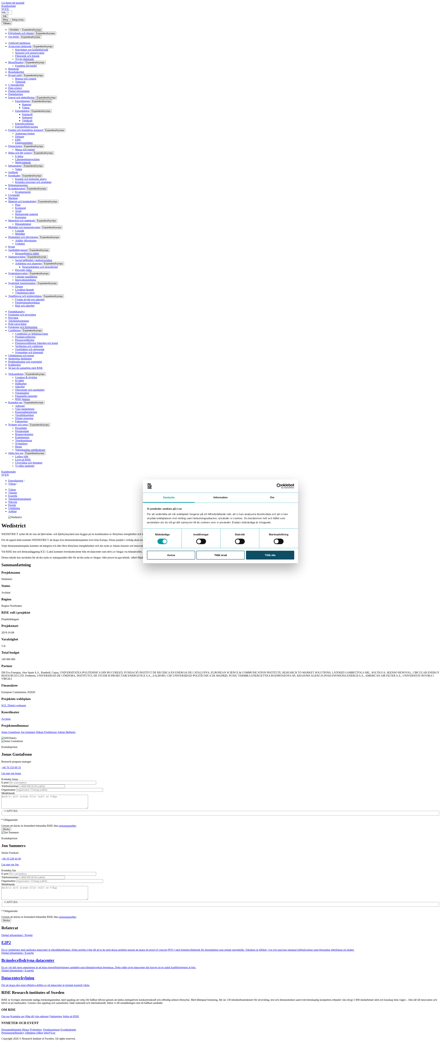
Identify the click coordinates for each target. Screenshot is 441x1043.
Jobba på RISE (71, 1016)
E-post (4, 782)
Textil (18, 211)
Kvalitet (19, 380)
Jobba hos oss (15, 453)
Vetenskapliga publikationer (30, 449)
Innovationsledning (25, 279)
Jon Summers (28, 732)
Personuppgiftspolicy (12, 1032)
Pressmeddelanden (11, 1029)
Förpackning (15, 146)
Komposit (20, 207)
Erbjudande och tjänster (21, 33)
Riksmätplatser (23, 224)
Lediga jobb (21, 456)
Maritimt (13, 198)
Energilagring (22, 101)
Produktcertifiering (25, 336)
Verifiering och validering (29, 346)
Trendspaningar (23, 440)
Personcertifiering (24, 340)
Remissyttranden (24, 434)
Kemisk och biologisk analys (31, 179)
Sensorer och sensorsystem (29, 52)
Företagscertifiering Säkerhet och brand (36, 343)
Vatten (18, 169)
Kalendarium (22, 437)
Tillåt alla (270, 555)
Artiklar (12, 511)
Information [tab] (220, 497)
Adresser (20, 405)
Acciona (6, 718)
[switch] (201, 541)
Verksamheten (16, 373)
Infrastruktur (15, 165)
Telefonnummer (10, 786)
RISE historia (22, 399)
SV (3, 9)
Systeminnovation (18, 273)
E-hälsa (19, 156)
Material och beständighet (22, 201)
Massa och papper (25, 149)
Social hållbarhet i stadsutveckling (33, 260)
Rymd (11, 246)
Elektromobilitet (24, 142)
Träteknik (20, 81)
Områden (14, 29)
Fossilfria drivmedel (26, 65)
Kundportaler (8, 5)
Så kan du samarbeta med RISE (25, 367)
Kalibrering (14, 364)
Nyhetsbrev (21, 443)
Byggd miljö (15, 75)
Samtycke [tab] (169, 497)
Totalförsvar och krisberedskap (25, 296)
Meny (5, 19)
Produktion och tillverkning (23, 237)
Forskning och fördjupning (22, 327)
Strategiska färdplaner (20, 358)
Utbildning (14, 508)
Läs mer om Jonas (11, 773)
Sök (3, 12)
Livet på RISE (23, 459)
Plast (17, 204)
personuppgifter (67, 825)
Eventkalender (68, 1029)
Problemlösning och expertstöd (25, 361)
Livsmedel (14, 195)
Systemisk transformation (22, 283)
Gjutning (20, 243)
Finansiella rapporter (26, 396)
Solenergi (27, 117)
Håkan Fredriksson (46, 732)
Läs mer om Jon (10, 864)
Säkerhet (20, 386)
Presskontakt (22, 431)
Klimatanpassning (18, 185)
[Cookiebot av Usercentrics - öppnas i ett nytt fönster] (279, 486)
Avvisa (171, 555)
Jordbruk (13, 172)
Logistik (19, 230)
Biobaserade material (26, 214)
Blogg (18, 446)
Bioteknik (13, 68)
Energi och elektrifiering (21, 97)
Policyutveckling (17, 324)
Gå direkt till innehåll (12, 2)
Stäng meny (18, 19)
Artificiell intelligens (19, 43)
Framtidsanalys (16, 311)
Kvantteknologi (16, 188)
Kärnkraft (27, 114)
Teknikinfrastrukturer (19, 498)
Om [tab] (272, 497)
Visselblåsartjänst (24, 415)
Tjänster (12, 492)
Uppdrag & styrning (26, 377)
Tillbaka (7, 23)
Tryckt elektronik (24, 59)
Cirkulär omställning (26, 276)
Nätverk (12, 502)
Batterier (26, 104)
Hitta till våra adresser (37, 1016)
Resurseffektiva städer (27, 253)
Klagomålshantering (26, 412)
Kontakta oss (15, 402)
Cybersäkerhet (16, 84)
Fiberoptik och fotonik (27, 55)
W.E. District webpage (13, 705)
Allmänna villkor (34, 1032)
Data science (15, 88)
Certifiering (14, 330)
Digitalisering (15, 94)
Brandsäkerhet (16, 71)
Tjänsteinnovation (25, 292)
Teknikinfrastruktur (18, 320)
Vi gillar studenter (24, 465)
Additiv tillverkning (26, 240)
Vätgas (26, 107)
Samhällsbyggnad (18, 250)
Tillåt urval (220, 555)
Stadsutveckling (16, 256)
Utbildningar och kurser (21, 355)
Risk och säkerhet (24, 305)
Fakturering (21, 421)
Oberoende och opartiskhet (29, 389)
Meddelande (8, 793)
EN (7, 9)
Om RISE (13, 36)
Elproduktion (22, 110)
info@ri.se (49, 1032)
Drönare (19, 136)
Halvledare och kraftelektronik (31, 49)
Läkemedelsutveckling (27, 159)
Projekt (12, 505)
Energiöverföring (24, 123)
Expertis (12, 495)
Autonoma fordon (25, 133)
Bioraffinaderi (15, 62)
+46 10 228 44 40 (11, 858)
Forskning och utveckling (22, 314)
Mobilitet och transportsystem (24, 227)
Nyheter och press (18, 424)
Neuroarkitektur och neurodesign (40, 266)
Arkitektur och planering (28, 263)
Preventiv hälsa (23, 270)
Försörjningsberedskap (27, 302)
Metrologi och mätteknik (21, 220)
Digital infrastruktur (19, 91)
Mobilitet (20, 233)
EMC (18, 139)
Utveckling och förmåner (28, 462)
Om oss (5, 1016)
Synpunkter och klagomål (29, 352)
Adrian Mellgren (66, 732)
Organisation (22, 392)
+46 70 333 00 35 (11, 767)
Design (19, 286)
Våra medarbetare (24, 408)
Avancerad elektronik (20, 46)
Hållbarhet (21, 383)
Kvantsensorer (23, 191)
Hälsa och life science (20, 152)
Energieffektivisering (26, 126)
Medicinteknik (23, 162)
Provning (13, 317)
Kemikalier (14, 175)
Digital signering (24, 418)
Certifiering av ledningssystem (31, 333)
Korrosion (20, 217)
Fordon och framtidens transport (25, 130)
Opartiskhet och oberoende (29, 349)
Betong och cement (25, 78)
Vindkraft (27, 120)
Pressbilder (21, 428)
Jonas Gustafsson (10, 732)
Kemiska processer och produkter (33, 182)
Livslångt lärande (24, 289)
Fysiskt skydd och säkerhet (29, 299)
